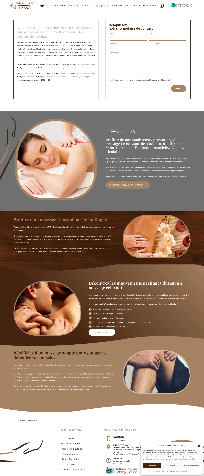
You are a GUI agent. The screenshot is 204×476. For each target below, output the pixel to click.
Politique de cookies (161, 471)
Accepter (152, 466)
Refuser (172, 466)
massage (73, 64)
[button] (199, 445)
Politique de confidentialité (178, 471)
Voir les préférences (191, 466)
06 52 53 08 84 (119, 440)
